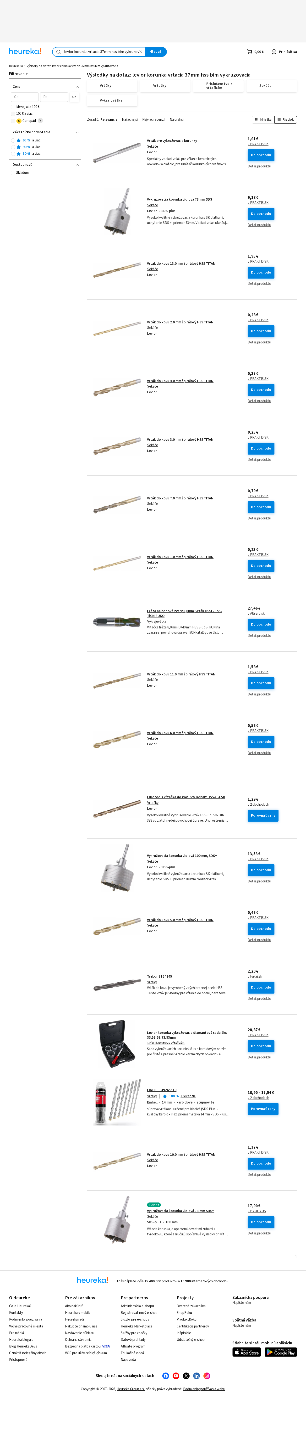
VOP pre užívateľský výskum (86, 1353)
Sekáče (152, 146)
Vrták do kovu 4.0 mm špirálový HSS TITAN (180, 380)
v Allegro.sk (256, 613)
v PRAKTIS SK (258, 144)
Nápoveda (128, 1359)
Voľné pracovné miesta (26, 1326)
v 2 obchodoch (258, 804)
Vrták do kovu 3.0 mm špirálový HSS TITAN (180, 439)
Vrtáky (152, 982)
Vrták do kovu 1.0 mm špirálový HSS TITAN (180, 557)
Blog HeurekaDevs (23, 1346)
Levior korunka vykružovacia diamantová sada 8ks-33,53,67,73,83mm (187, 1035)
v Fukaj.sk (255, 976)
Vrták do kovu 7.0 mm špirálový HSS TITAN (180, 498)
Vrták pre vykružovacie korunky (172, 140)
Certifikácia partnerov (193, 1326)
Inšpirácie (184, 1333)
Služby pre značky (134, 1333)
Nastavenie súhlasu (79, 1333)
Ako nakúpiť (74, 1306)
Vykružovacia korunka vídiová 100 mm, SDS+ (182, 855)
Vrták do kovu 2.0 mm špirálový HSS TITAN (180, 322)
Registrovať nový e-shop (139, 1312)
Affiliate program (133, 1346)
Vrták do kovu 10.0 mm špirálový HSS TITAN (181, 1154)
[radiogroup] (45, 147)
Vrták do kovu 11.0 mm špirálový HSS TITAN (181, 674)
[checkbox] (13, 107)
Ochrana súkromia (78, 1339)
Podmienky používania (25, 1319)
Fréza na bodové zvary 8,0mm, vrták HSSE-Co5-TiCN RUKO (184, 613)
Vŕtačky (152, 802)
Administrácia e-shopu (137, 1306)
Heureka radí (74, 1319)
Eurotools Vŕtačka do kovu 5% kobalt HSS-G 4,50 (186, 797)
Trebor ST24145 (159, 976)
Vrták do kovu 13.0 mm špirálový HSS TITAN (181, 263)
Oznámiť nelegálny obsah (27, 1353)
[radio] (13, 140)
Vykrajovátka (156, 621)
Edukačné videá (132, 1353)
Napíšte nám (241, 1302)
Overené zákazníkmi (191, 1306)
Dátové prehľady (133, 1339)
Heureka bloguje (21, 1339)
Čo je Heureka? (20, 1306)
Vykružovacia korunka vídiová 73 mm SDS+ (180, 199)
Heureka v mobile (78, 1312)
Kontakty (16, 1312)
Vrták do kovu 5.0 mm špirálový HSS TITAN (180, 919)
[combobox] (98, 52)
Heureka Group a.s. (131, 1389)
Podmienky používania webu (204, 1389)
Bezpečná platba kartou (83, 1346)
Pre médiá (16, 1333)
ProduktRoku (187, 1319)
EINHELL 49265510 (161, 1090)
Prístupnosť (18, 1359)
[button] (24, 97)
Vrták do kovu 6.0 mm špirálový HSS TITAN (180, 733)
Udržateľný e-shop (191, 1339)
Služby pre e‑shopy (135, 1319)
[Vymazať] (140, 52)
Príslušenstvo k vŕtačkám (166, 1043)
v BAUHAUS (257, 1211)
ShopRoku (184, 1312)
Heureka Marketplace (137, 1326)
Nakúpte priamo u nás (81, 1326)
